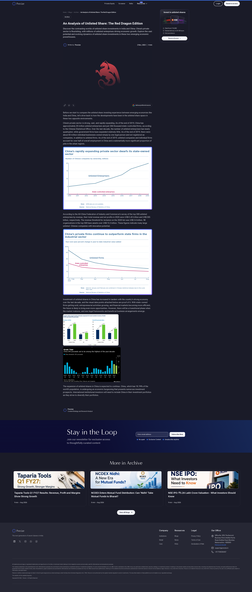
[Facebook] (36, 541)
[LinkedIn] (14, 541)
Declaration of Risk (197, 544)
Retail (161, 540)
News (176, 540)
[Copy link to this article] (65, 105)
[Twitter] (20, 541)
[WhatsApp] (31, 541)
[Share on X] (73, 105)
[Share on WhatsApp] (69, 105)
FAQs (176, 544)
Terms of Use (195, 540)
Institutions (162, 536)
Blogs (70, 12)
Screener (122, 4)
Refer (131, 4)
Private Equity (109, 4)
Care (161, 544)
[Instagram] (25, 541)
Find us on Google (220, 545)
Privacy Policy (196, 536)
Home (65, 12)
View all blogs (124, 512)
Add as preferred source (143, 105)
